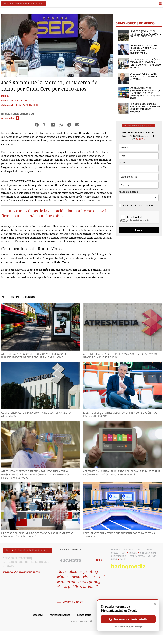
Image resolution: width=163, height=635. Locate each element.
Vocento (152, 556)
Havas (114, 559)
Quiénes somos (84, 615)
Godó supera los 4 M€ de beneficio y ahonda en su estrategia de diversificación (143, 49)
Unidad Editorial (148, 552)
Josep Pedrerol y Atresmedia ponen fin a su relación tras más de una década (120, 414)
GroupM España (137, 556)
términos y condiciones (143, 205)
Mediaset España (146, 549)
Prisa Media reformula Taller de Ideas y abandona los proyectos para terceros (145, 108)
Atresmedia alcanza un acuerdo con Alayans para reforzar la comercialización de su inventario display (122, 473)
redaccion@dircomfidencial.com (21, 572)
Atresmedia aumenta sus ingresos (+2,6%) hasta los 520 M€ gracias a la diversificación (120, 356)
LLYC (124, 552)
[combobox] (74, 560)
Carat (122, 559)
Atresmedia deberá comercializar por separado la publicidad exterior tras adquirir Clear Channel (34, 356)
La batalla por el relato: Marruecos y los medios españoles (143, 76)
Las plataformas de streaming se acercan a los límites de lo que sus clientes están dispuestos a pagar (145, 93)
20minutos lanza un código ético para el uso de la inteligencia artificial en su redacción (145, 63)
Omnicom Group (118, 556)
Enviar (138, 230)
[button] (36, 124)
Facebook (115, 549)
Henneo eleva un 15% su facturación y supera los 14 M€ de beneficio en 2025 (145, 33)
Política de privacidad (60, 615)
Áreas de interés (128, 191)
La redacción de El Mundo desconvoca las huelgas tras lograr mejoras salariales (37, 535)
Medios (5, 96)
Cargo (122, 162)
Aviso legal (38, 615)
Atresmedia (7, 118)
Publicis (133, 552)
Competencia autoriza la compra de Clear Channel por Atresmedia (36, 414)
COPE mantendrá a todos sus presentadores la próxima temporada (119, 535)
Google (114, 552)
